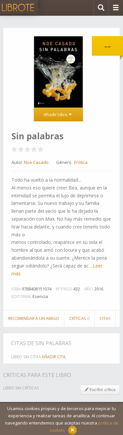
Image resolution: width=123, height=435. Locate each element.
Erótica (81, 162)
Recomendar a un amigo (33, 318)
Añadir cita (54, 357)
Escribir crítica (102, 389)
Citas (105, 318)
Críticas (79, 318)
